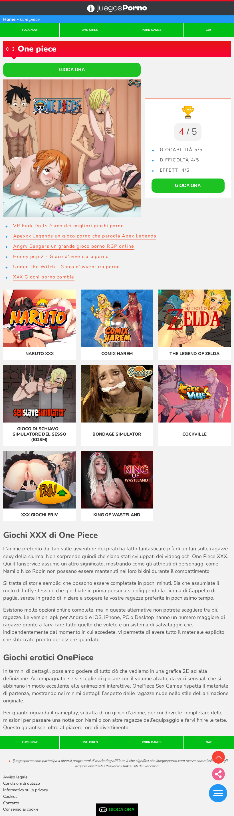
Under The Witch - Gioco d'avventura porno (66, 267)
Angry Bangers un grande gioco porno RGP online (73, 246)
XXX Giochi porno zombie (43, 277)
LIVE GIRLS (90, 29)
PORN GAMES (152, 29)
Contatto (11, 803)
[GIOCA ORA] (72, 148)
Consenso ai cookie (21, 809)
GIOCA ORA (122, 809)
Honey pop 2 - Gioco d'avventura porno (61, 256)
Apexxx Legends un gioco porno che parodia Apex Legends (84, 236)
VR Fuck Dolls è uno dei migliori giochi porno (68, 226)
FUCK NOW (29, 29)
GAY (209, 29)
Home (9, 19)
